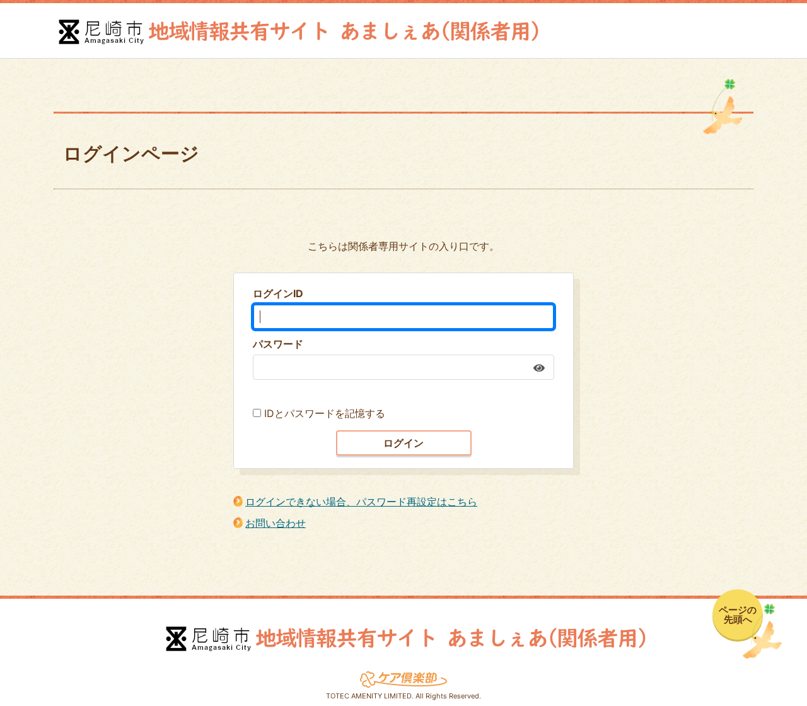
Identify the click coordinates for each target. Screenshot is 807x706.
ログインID (278, 293)
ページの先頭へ (738, 614)
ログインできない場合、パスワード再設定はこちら (361, 501)
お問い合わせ (275, 523)
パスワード (278, 344)
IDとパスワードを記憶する (324, 413)
